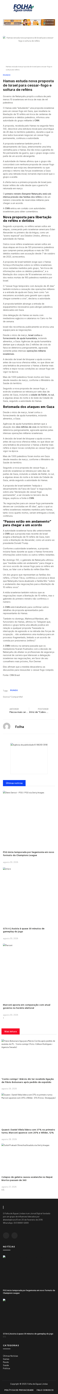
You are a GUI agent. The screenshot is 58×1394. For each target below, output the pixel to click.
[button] (48, 8)
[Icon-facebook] (6, 1235)
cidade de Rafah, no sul (42, 394)
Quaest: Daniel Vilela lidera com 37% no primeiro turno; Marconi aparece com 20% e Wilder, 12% (28, 1131)
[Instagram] (14, 1235)
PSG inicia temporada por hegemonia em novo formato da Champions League (28, 853)
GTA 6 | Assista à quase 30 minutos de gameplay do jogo (23, 930)
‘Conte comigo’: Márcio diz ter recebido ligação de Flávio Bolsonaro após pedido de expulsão (27, 1080)
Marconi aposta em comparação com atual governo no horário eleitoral (26, 1006)
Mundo (7, 75)
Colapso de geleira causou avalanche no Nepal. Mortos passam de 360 (27, 1178)
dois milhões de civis (26, 427)
